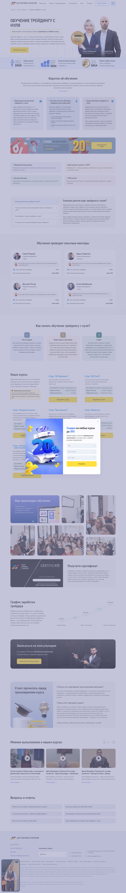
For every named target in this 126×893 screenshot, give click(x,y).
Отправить (81, 464)
